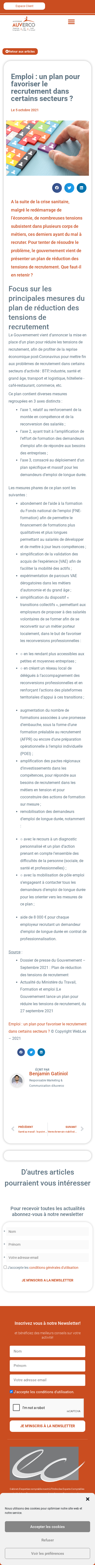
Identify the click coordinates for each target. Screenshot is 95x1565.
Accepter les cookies (47, 1527)
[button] (87, 1499)
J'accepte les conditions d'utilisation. (44, 1392)
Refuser (47, 1540)
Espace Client (24, 6)
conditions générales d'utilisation (53, 1268)
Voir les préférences (47, 1553)
